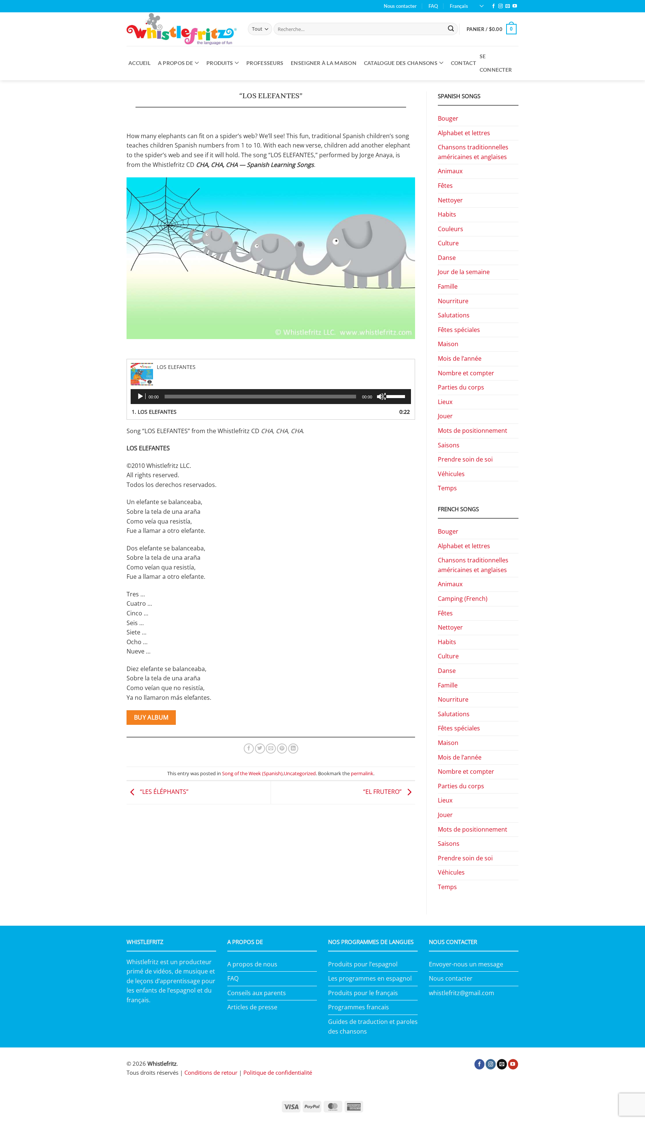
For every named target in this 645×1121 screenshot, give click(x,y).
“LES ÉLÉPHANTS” (163, 792)
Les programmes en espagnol (370, 978)
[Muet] (381, 396)
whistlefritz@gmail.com (461, 993)
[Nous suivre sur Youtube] (514, 6)
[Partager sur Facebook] (249, 748)
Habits (447, 214)
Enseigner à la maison (323, 63)
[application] (271, 396)
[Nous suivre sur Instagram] (500, 6)
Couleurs (450, 229)
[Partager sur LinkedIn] (293, 748)
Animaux (450, 171)
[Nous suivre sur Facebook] (493, 6)
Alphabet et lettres (464, 133)
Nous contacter (400, 6)
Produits (219, 63)
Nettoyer (450, 200)
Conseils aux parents (256, 993)
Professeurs (264, 63)
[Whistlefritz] (182, 29)
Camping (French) (462, 598)
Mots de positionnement (472, 430)
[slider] (396, 396)
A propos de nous (252, 964)
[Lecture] (141, 396)
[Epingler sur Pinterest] (282, 748)
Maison (448, 344)
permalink (362, 773)
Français (459, 6)
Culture (448, 243)
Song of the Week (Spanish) (252, 773)
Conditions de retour (210, 1072)
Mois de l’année (460, 358)
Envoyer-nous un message (466, 964)
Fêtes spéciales (459, 330)
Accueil (139, 63)
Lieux (445, 402)
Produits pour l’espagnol (363, 964)
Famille (448, 286)
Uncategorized (300, 773)
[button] (491, 29)
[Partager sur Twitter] (260, 748)
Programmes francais (358, 1007)
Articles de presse (252, 1007)
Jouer (445, 416)
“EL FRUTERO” (383, 792)
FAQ (433, 6)
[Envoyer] (451, 29)
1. (154, 411)
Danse (447, 258)
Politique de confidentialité (277, 1072)
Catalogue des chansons (400, 63)
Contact (463, 63)
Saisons (448, 445)
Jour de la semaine (464, 272)
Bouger (448, 118)
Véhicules (451, 474)
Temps (447, 488)
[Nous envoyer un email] (507, 6)
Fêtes (445, 185)
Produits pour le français (363, 993)
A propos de (175, 63)
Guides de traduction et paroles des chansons (373, 1026)
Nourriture (453, 301)
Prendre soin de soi (465, 459)
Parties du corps (461, 387)
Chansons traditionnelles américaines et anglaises (473, 152)
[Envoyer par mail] (271, 748)
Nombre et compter (466, 373)
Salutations (454, 315)
